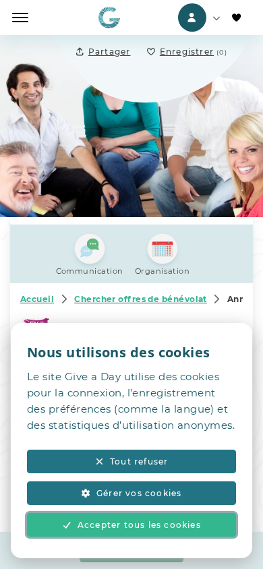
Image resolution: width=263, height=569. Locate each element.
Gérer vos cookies (138, 493)
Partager (109, 52)
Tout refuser (139, 461)
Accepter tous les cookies (139, 525)
